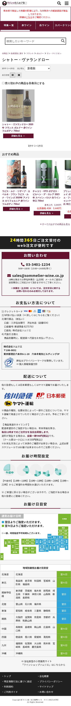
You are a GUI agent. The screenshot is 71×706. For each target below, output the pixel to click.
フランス (30, 53)
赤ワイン (27, 25)
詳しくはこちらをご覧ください (42, 315)
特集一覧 (9, 25)
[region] (35, 26)
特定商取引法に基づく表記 (18, 681)
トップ (7, 676)
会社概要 (44, 676)
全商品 (5, 53)
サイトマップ (46, 686)
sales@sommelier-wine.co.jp (38, 275)
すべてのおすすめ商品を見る (56, 224)
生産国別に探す (17, 53)
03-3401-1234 (38, 264)
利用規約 (8, 686)
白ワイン (44, 25)
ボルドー (40, 53)
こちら (29, 17)
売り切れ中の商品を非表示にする (24, 83)
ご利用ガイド (11, 691)
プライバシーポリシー (51, 681)
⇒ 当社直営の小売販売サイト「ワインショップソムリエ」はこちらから (43, 663)
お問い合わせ (46, 691)
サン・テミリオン (54, 53)
